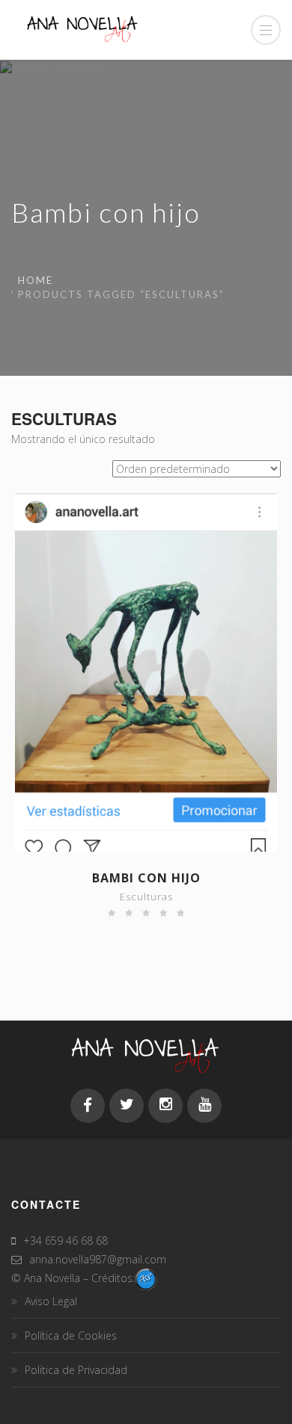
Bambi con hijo (146, 878)
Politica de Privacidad (76, 1370)
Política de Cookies (71, 1335)
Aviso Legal (51, 1301)
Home (35, 280)
